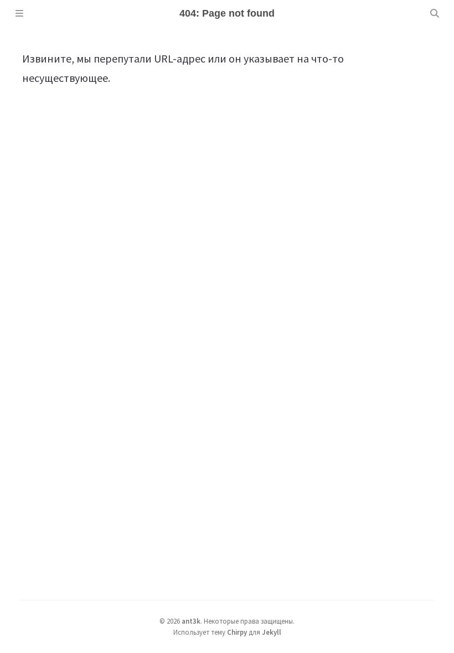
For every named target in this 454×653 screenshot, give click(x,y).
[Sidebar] (19, 13)
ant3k (191, 620)
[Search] (434, 13)
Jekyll (271, 632)
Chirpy (237, 632)
